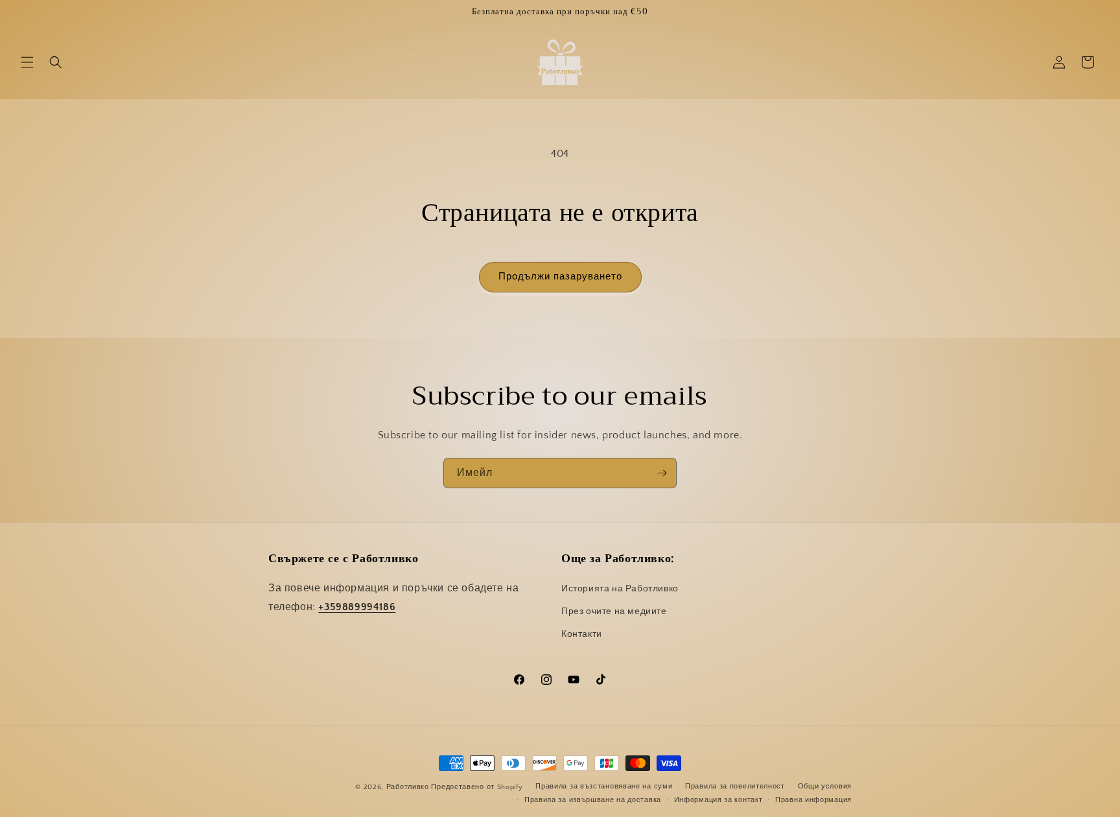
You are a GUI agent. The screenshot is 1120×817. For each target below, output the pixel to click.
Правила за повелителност (735, 786)
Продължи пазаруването (560, 276)
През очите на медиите (614, 611)
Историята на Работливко (620, 589)
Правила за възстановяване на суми (603, 786)
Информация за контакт (718, 800)
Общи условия (825, 786)
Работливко (407, 787)
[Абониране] (662, 473)
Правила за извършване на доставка (592, 800)
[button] (27, 62)
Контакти (581, 634)
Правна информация (813, 800)
